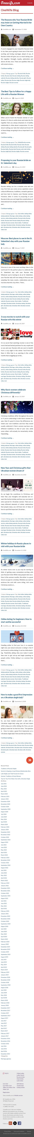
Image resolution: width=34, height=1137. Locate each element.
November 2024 (5, 804)
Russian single (16, 80)
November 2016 (5, 1041)
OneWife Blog (10, 10)
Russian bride (21, 73)
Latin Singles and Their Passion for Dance (12, 773)
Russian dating (16, 76)
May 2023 (4, 850)
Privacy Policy (7, 1131)
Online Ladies (20, 1073)
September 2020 (5, 924)
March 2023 (4, 855)
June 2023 (4, 847)
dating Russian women (24, 142)
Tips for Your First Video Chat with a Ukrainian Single (15, 779)
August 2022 (4, 868)
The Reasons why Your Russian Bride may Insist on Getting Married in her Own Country (16, 23)
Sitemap (29, 1131)
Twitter (15, 1123)
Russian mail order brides (23, 149)
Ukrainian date (18, 747)
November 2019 (5, 949)
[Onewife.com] (10, 3)
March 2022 (4, 880)
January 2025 (5, 799)
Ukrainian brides (10, 225)
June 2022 (4, 873)
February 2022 (5, 883)
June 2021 (4, 903)
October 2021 (5, 893)
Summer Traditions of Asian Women (11, 776)
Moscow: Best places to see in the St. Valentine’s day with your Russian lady (16, 241)
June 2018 (4, 992)
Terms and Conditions (19, 1131)
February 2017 (5, 1033)
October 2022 (5, 862)
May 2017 (4, 1026)
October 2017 (5, 1013)
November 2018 (5, 980)
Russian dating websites (12, 78)
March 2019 (4, 969)
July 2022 (3, 870)
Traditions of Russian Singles (9, 768)
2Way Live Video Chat (9, 1087)
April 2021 (4, 908)
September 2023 (5, 840)
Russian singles (5, 82)
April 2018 (4, 998)
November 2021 (5, 890)
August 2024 (4, 811)
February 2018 (5, 1003)
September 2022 (5, 865)
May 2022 (4, 875)
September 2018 (5, 985)
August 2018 (4, 987)
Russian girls (23, 78)
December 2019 (5, 947)
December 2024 (5, 801)
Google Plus (10, 1123)
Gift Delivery (20, 1084)
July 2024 (3, 814)
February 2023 (5, 857)
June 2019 (4, 962)
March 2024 (4, 824)
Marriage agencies (10, 73)
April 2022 (4, 878)
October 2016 (5, 1043)
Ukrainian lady (8, 227)
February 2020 (5, 941)
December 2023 (5, 832)
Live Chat (5, 1084)
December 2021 (5, 888)
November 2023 (5, 834)
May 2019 (4, 964)
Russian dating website (11, 147)
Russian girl (21, 147)
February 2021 (5, 911)
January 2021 (5, 913)
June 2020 (4, 931)
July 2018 (3, 990)
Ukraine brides (10, 747)
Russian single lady (25, 80)
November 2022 (5, 860)
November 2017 (5, 1010)
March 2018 (4, 1000)
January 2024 (5, 829)
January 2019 (5, 975)
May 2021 (4, 906)
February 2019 (5, 972)
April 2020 (4, 936)
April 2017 (4, 1028)
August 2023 (4, 842)
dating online (28, 213)
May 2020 (4, 934)
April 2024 (4, 822)
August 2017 (4, 1018)
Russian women (14, 82)
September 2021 (5, 896)
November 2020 (5, 919)
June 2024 (4, 817)
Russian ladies (5, 149)
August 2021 (4, 898)
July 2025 (3, 783)
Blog (6, 1073)
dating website (5, 216)
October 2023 (5, 837)
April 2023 (4, 852)
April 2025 (4, 791)
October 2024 (5, 806)
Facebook (19, 1123)
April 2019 (4, 967)
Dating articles (21, 1087)
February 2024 (5, 827)
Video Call (6, 1089)
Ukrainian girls (5, 750)
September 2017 (5, 1015)
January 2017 (5, 1036)
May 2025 (4, 789)
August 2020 (4, 926)
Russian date (8, 76)
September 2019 (5, 954)
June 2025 (4, 786)
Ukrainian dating (20, 225)
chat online (21, 213)
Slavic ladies (18, 223)
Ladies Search (20, 1075)
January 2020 (5, 944)
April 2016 (4, 1051)
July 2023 (3, 845)
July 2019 (3, 959)
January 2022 (5, 885)
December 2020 (5, 916)
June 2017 (4, 1023)
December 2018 (5, 977)
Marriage (12, 216)
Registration (6, 1092)
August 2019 (4, 957)
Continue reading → (7, 68)
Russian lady (8, 80)
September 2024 (5, 809)
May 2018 (4, 995)
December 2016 (5, 1038)
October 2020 (5, 921)
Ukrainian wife (16, 227)
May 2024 (4, 819)
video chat (4, 229)
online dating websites (11, 218)
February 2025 (5, 796)
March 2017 (4, 1031)
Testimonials (20, 1085)
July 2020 (3, 929)
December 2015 (5, 1054)
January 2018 (5, 1005)
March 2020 (4, 939)
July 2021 (3, 901)
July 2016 (3, 1046)
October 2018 (5, 982)
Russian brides (13, 144)
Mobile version (18, 1095)
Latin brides (20, 1080)
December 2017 (5, 1008)
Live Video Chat (7, 1085)
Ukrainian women (25, 227)
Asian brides (20, 1079)
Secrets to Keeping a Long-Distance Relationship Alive (16, 771)
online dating (18, 216)
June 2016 (4, 1048)
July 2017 (3, 1020)
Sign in (29, 3)
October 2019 (5, 952)
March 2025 (4, 794)
